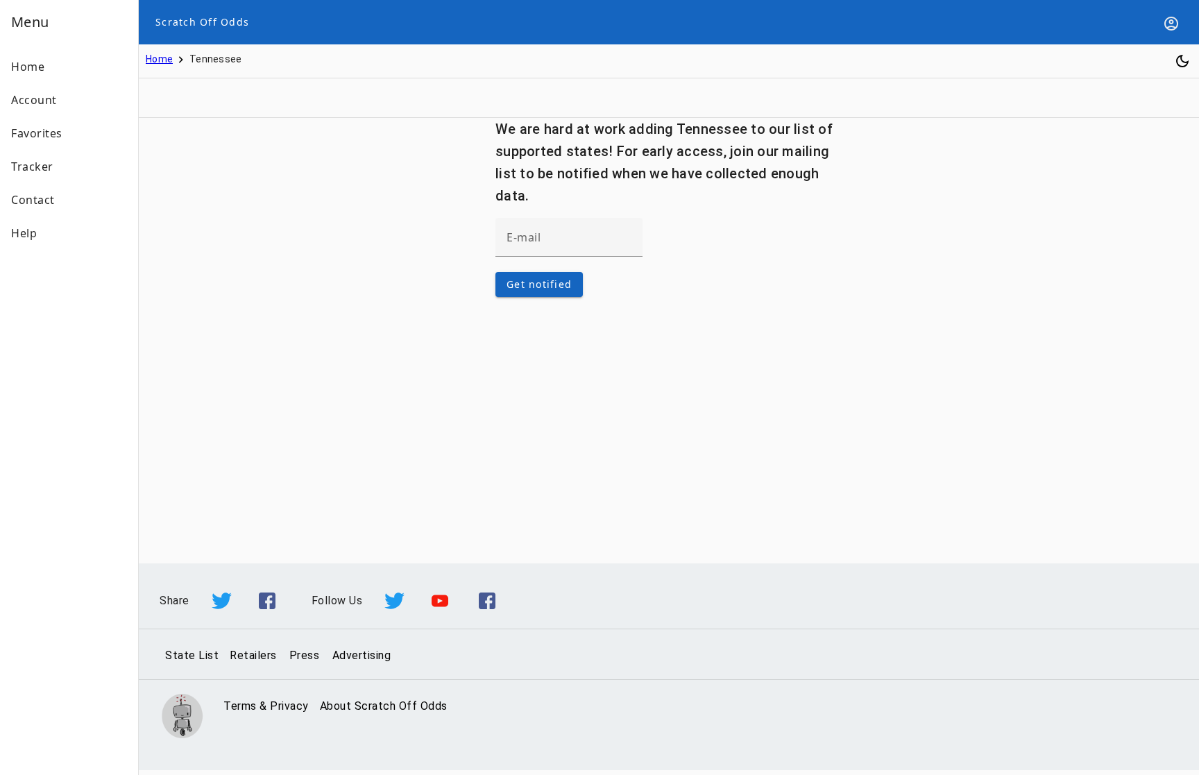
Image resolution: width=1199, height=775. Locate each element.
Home (159, 59)
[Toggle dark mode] (1182, 61)
